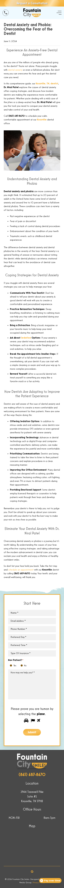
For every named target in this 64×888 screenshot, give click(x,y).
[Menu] (59, 13)
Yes (12, 666)
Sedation (26, 338)
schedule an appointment (21, 570)
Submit (32, 732)
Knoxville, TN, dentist (47, 83)
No (22, 666)
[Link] (5, 13)
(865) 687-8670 (32, 775)
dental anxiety (15, 70)
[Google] (32, 871)
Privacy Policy (38, 882)
